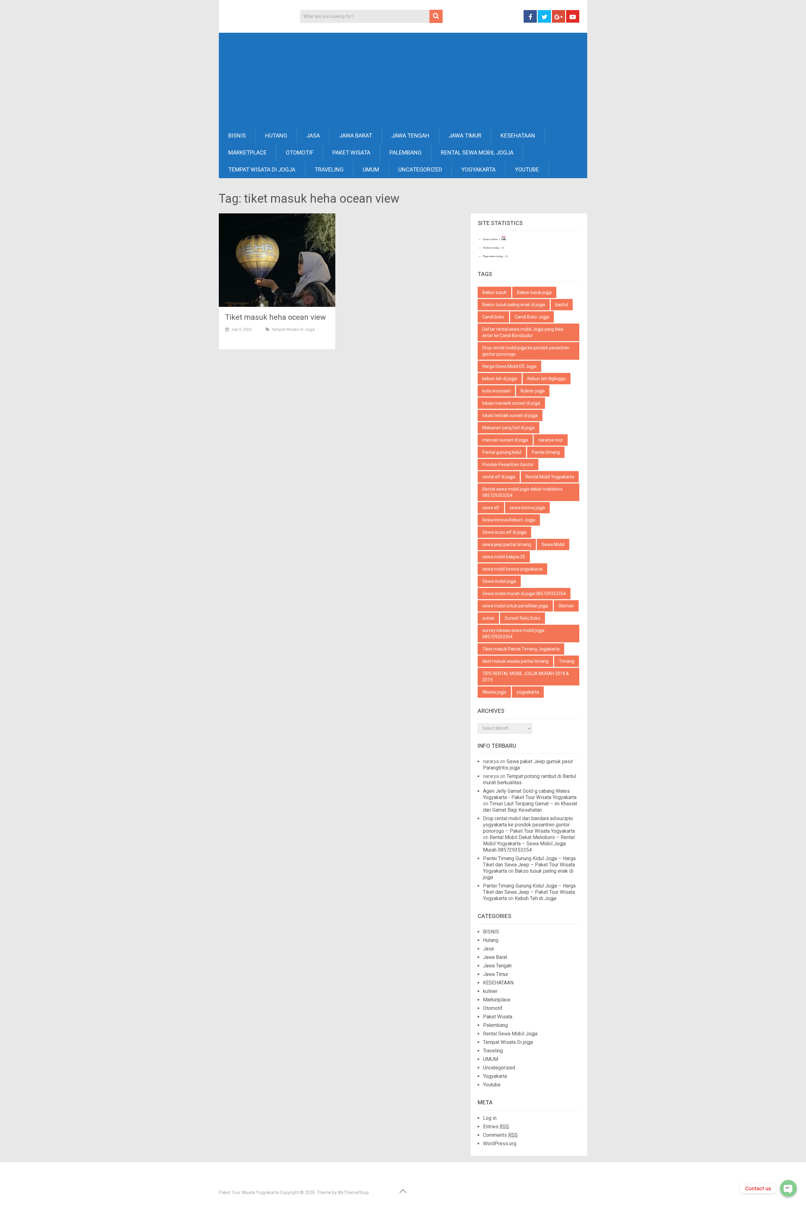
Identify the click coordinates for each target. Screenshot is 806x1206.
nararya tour (550, 439)
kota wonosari (496, 390)
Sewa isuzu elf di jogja (504, 532)
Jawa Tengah (410, 135)
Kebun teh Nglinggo (546, 378)
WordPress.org (499, 1144)
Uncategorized (420, 169)
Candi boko (493, 316)
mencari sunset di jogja (505, 439)
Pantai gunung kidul (501, 452)
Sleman (566, 605)
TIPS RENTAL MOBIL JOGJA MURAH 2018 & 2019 (525, 676)
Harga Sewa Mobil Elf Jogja (509, 366)
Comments (500, 1135)
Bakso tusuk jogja (534, 292)
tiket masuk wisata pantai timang (515, 661)
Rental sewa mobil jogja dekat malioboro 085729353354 (522, 492)
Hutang (276, 135)
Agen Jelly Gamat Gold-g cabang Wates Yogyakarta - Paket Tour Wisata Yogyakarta (529, 794)
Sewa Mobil (553, 544)
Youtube (527, 169)
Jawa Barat (355, 135)
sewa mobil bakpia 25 (503, 556)
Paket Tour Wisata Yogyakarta (249, 1192)
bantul (561, 304)
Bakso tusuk (494, 292)
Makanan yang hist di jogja (508, 427)
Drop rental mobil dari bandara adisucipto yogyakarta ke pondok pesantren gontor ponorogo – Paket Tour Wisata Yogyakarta (529, 824)
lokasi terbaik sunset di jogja (510, 415)
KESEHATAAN (518, 135)
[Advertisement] (403, 80)
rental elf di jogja (498, 476)
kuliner (490, 991)
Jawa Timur (465, 135)
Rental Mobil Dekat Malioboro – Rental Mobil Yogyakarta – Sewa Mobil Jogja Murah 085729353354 (529, 843)
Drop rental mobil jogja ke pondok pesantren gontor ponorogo (526, 351)
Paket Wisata (351, 152)
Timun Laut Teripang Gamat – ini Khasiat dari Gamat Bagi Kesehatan (530, 807)
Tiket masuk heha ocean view (275, 317)
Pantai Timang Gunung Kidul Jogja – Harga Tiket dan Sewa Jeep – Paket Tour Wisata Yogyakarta (529, 864)
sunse (488, 618)
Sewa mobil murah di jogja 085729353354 (524, 593)
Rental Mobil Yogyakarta (549, 476)
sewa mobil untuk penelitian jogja (515, 605)
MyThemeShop (353, 1192)
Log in (490, 1118)
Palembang (405, 152)
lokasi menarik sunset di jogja (511, 403)
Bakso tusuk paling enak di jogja (513, 304)
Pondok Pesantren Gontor (508, 464)
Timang (566, 661)
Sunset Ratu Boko (522, 618)
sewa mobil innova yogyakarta (512, 569)
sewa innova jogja (527, 507)
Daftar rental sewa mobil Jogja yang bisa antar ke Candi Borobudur (522, 332)
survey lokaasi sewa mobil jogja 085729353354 (513, 633)
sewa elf (490, 507)
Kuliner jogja (533, 390)
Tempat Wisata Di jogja (261, 169)
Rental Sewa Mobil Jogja (477, 152)
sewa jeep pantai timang (506, 544)
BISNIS (237, 135)
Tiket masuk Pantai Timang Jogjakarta (520, 648)
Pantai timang (546, 452)
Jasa (313, 135)
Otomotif (299, 152)
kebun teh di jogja (499, 378)
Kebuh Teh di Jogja (535, 898)
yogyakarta (528, 692)
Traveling (329, 169)
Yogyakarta (478, 169)
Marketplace (247, 152)
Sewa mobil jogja (499, 581)
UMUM (371, 169)
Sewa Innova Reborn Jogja (508, 519)
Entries (496, 1127)
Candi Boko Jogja (532, 316)
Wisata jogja (494, 692)
